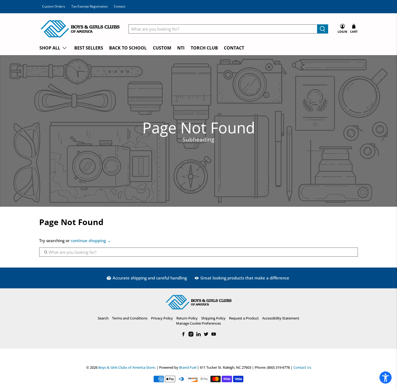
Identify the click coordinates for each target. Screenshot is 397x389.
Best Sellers (88, 48)
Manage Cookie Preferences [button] (198, 323)
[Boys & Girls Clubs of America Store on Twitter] (206, 335)
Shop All (49, 48)
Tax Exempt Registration (89, 6)
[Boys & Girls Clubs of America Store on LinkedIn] (198, 335)
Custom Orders (53, 6)
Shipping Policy (213, 318)
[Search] (322, 29)
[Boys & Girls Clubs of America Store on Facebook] (183, 335)
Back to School (128, 48)
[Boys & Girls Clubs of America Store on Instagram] (191, 335)
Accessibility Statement (280, 318)
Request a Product (244, 318)
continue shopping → (91, 240)
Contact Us (302, 367)
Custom (162, 48)
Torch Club (204, 48)
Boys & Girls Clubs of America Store (126, 367)
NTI (180, 48)
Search (103, 318)
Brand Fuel (187, 367)
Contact (119, 6)
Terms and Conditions (129, 318)
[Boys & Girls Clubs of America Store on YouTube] (213, 335)
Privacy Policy (162, 318)
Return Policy (187, 318)
